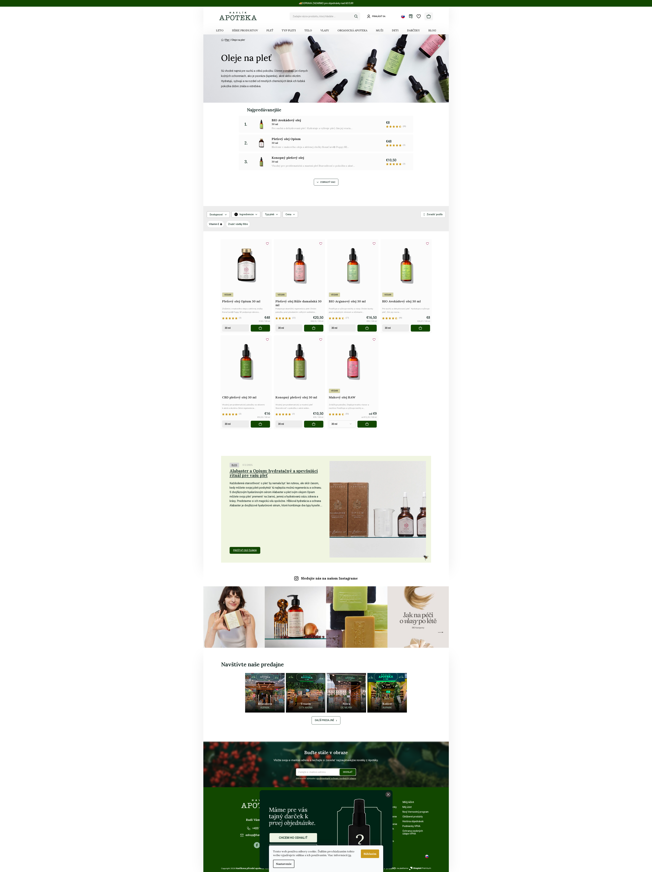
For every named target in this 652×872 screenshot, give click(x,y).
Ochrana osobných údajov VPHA (412, 832)
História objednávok (413, 821)
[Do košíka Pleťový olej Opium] (260, 328)
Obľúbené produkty (412, 816)
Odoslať (347, 772)
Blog (234, 465)
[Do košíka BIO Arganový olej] (367, 328)
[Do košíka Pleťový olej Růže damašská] (313, 328)
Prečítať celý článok (245, 550)
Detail (367, 424)
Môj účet (407, 807)
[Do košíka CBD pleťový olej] (260, 424)
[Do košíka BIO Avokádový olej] (420, 328)
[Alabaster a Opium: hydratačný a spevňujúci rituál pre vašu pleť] (377, 509)
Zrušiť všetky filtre (238, 224)
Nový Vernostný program (415, 811)
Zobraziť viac (327, 182)
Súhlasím (370, 853)
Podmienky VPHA (411, 826)
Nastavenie (283, 864)
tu (349, 855)
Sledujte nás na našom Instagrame (329, 578)
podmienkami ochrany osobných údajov (336, 778)
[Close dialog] (388, 794)
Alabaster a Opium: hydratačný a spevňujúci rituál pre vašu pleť (274, 473)
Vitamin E (214, 224)
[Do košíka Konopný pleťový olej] (313, 424)
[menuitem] (220, 30)
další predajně (324, 720)
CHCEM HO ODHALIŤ (293, 837)
